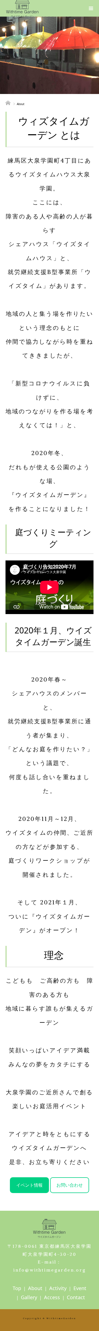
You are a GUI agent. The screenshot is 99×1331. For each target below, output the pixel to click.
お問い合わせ (69, 1185)
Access (52, 1297)
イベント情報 (29, 1185)
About (35, 1288)
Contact (76, 1297)
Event (79, 1288)
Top (17, 1288)
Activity (58, 1288)
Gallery (29, 1297)
